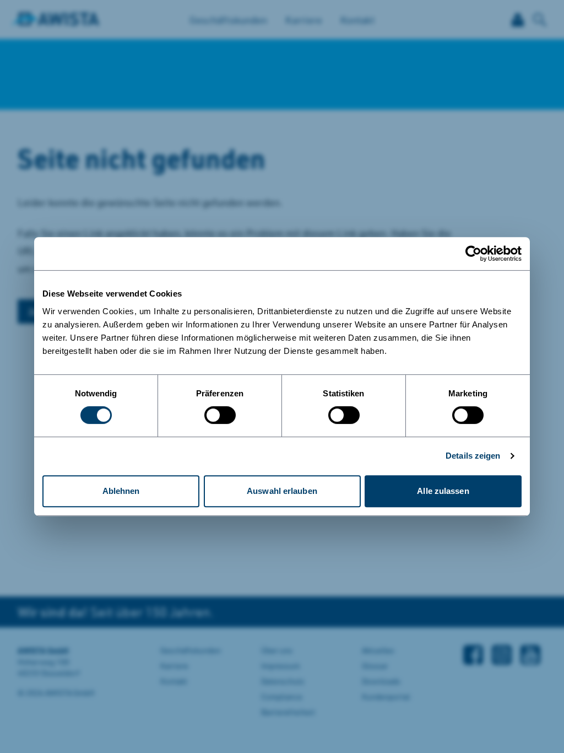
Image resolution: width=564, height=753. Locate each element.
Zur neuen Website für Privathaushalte (189, 410)
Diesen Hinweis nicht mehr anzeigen (165, 444)
